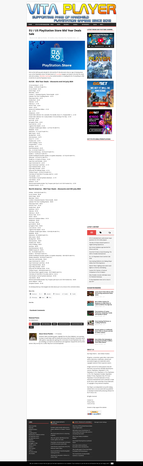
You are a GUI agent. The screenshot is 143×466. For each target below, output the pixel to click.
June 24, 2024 (34, 38)
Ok (112, 463)
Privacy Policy (90, 402)
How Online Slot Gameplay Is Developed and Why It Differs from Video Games (103, 340)
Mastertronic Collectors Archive (36, 434)
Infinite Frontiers (33, 429)
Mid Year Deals (46, 324)
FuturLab (31, 427)
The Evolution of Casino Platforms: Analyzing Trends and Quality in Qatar (103, 313)
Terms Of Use (91, 403)
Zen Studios (32, 453)
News (58, 24)
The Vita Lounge (33, 452)
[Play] (89, 46)
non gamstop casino (34, 436)
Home (30, 24)
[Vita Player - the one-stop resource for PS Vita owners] (71, 22)
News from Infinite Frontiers (57, 422)
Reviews (66, 24)
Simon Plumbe (43, 38)
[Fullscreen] (112, 46)
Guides (75, 24)
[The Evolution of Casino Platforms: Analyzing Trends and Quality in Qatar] (90, 314)
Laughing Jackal (33, 433)
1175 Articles (58, 334)
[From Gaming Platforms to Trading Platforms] (90, 324)
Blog (95, 24)
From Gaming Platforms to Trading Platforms (103, 321)
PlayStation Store (71, 38)
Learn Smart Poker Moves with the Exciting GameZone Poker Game (104, 293)
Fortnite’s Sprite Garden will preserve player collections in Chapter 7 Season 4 (60, 429)
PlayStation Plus (63, 38)
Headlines (52, 38)
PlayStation (32, 441)
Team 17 (31, 450)
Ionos (30, 431)
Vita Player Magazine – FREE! (44, 24)
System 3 (31, 446)
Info (101, 24)
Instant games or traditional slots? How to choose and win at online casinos (104, 331)
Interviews (85, 24)
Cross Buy (58, 74)
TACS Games (32, 448)
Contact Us (90, 400)
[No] (141, 464)
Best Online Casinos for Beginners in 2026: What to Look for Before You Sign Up (103, 303)
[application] (100, 40)
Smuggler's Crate (33, 443)
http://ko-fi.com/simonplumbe (56, 343)
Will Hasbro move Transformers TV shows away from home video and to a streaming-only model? (82, 432)
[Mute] (109, 46)
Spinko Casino (32, 445)
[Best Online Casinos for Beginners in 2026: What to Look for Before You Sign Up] (90, 305)
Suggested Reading (94, 288)
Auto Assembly (32, 426)
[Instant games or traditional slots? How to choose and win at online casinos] (90, 333)
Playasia (31, 439)
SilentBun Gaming (45, 76)
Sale (31, 327)
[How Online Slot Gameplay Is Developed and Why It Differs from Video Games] (90, 342)
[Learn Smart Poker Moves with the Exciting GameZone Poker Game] (90, 295)
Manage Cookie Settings (100, 422)
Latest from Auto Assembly (83, 422)
